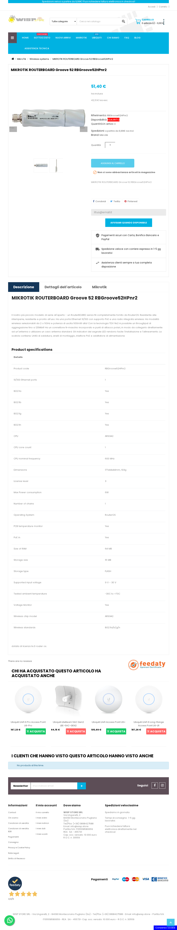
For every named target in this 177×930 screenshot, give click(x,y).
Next (82, 127)
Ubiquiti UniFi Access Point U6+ (68, 722)
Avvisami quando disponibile (128, 222)
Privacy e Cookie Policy (19, 847)
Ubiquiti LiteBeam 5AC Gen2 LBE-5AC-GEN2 (28, 723)
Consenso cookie (165, 927)
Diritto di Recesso (16, 858)
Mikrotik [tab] (99, 287)
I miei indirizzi (42, 823)
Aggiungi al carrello (113, 163)
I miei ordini (41, 817)
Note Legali (13, 853)
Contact (12, 812)
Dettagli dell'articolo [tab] (63, 287)
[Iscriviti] (81, 785)
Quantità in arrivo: (102, 123)
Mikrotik (104, 135)
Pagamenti (13, 836)
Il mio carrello (42, 812)
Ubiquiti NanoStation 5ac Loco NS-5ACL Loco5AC (148, 723)
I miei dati (40, 828)
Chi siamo (13, 817)
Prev (11, 127)
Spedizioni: (98, 130)
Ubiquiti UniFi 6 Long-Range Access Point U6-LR (109, 723)
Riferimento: (99, 115)
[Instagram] (162, 785)
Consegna (13, 842)
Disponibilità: (99, 119)
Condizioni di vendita (18, 823)
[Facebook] (155, 785)
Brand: (95, 135)
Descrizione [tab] (23, 287)
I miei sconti (42, 834)
